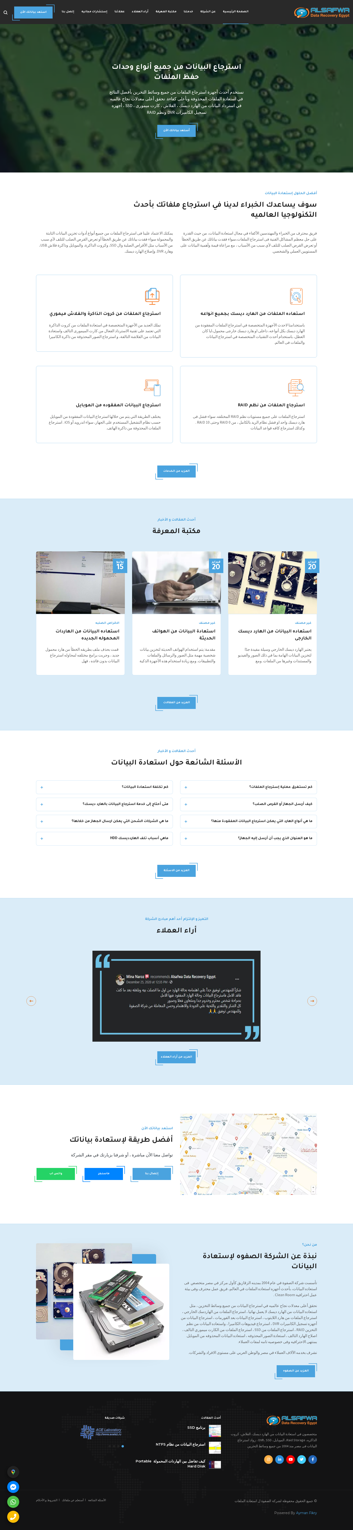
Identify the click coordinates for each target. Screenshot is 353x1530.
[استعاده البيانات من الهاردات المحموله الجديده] (80, 582)
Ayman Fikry (306, 1513)
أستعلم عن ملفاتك (73, 1500)
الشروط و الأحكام (46, 1500)
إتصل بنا (68, 11)
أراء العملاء (140, 11)
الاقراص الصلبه (107, 623)
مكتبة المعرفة (166, 11)
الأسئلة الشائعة (97, 1500)
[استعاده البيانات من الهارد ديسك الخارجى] (272, 582)
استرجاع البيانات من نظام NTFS (180, 1444)
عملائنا (120, 11)
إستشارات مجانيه (94, 11)
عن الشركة (208, 11)
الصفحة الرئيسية (236, 11)
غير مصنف (303, 623)
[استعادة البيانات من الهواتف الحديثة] (176, 582)
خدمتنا (188, 11)
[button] (123, 1446)
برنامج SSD (196, 1427)
